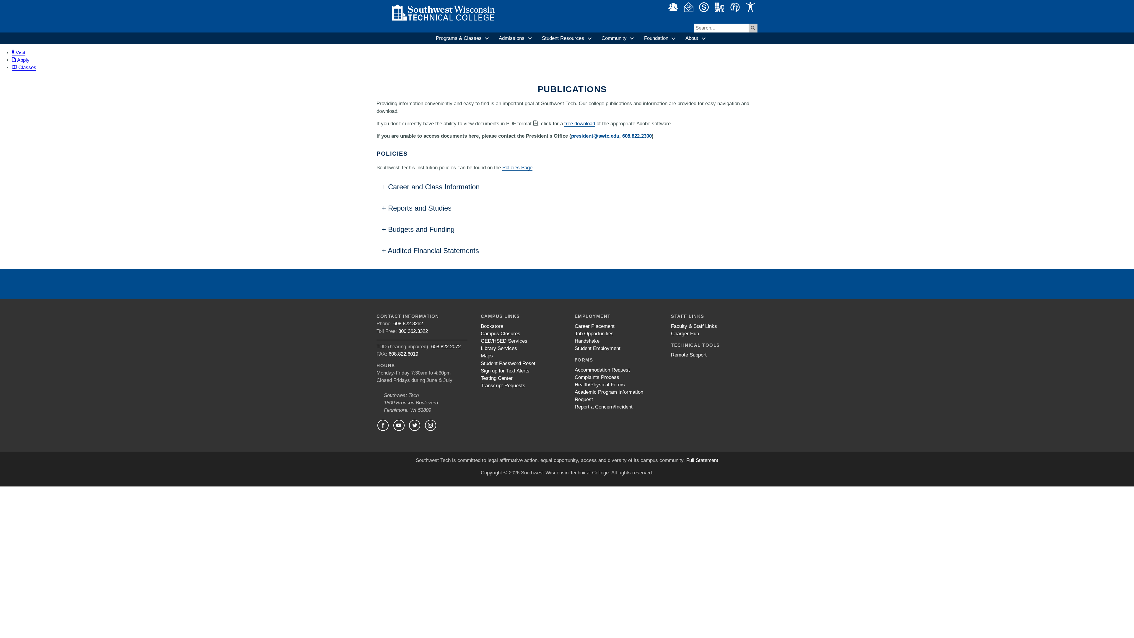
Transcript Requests (503, 385)
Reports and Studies (420, 208)
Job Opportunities (594, 333)
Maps (487, 356)
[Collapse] (487, 38)
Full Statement (702, 460)
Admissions (511, 38)
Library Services (499, 348)
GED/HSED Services (504, 341)
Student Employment (597, 348)
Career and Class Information (434, 187)
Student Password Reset (508, 363)
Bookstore (492, 326)
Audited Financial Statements (433, 251)
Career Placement (595, 326)
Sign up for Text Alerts (505, 371)
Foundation (656, 38)
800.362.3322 (413, 331)
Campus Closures (500, 333)
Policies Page (517, 167)
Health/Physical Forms (600, 385)
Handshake (587, 341)
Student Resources (563, 38)
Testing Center (497, 378)
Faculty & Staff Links (694, 326)
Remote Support (689, 355)
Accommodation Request (602, 370)
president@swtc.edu (595, 136)
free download (579, 123)
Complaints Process (597, 377)
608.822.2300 (637, 136)
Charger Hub (685, 333)
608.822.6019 (403, 354)
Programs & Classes (459, 38)
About (691, 38)
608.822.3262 (408, 323)
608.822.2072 (446, 346)
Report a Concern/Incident (604, 407)
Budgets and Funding (421, 229)
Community (614, 38)
